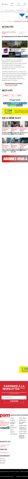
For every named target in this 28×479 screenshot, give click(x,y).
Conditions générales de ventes (7, 476)
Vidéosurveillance (23, 425)
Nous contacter (13, 434)
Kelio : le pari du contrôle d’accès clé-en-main (8, 150)
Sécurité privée (20, 10)
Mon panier (2, 462)
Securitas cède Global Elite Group (16, 133)
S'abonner (2, 458)
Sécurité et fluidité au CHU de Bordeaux (7, 133)
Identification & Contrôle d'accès (6, 129)
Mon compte (3, 460)
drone (19, 95)
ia (12, 95)
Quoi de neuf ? (13, 427)
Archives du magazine (12, 423)
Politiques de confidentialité (22, 476)
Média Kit (12, 431)
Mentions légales (24, 471)
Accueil (4, 21)
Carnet (11, 429)
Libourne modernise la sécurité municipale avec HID (17, 150)
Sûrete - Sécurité (9, 10)
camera (5, 95)
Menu (6, 4)
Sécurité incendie (23, 433)
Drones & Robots (23, 431)
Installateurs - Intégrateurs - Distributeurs (22, 437)
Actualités (9, 21)
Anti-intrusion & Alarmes (22, 423)
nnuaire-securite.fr (4, 452)
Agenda (12, 425)
